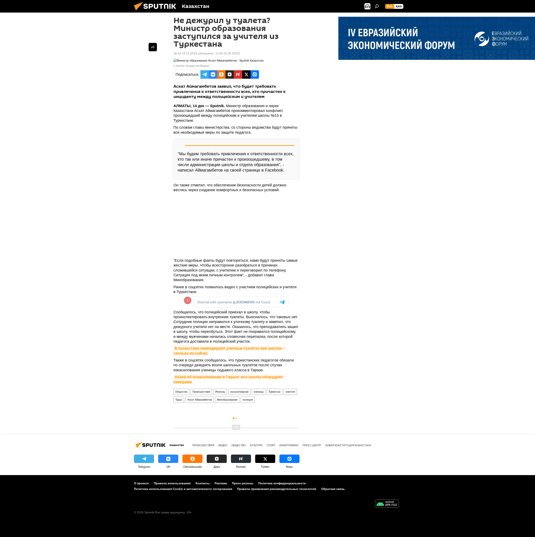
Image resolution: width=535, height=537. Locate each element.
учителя (290, 391)
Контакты (203, 483)
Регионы (220, 391)
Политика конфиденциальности (282, 483)
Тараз (178, 399)
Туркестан (274, 391)
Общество (181, 391)
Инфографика (288, 445)
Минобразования (227, 399)
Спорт (271, 445)
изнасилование (239, 391)
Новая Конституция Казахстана (348, 445)
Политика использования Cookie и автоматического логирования (183, 489)
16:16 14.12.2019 (185, 53)
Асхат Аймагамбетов (199, 399)
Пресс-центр (312, 445)
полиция (248, 399)
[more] (153, 47)
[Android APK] (387, 504)
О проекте (141, 483)
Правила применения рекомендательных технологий (276, 489)
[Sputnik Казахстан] (157, 11)
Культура (256, 445)
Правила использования (172, 483)
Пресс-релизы (242, 483)
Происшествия (201, 391)
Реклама (221, 483)
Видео (222, 445)
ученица (259, 391)
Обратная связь (333, 489)
